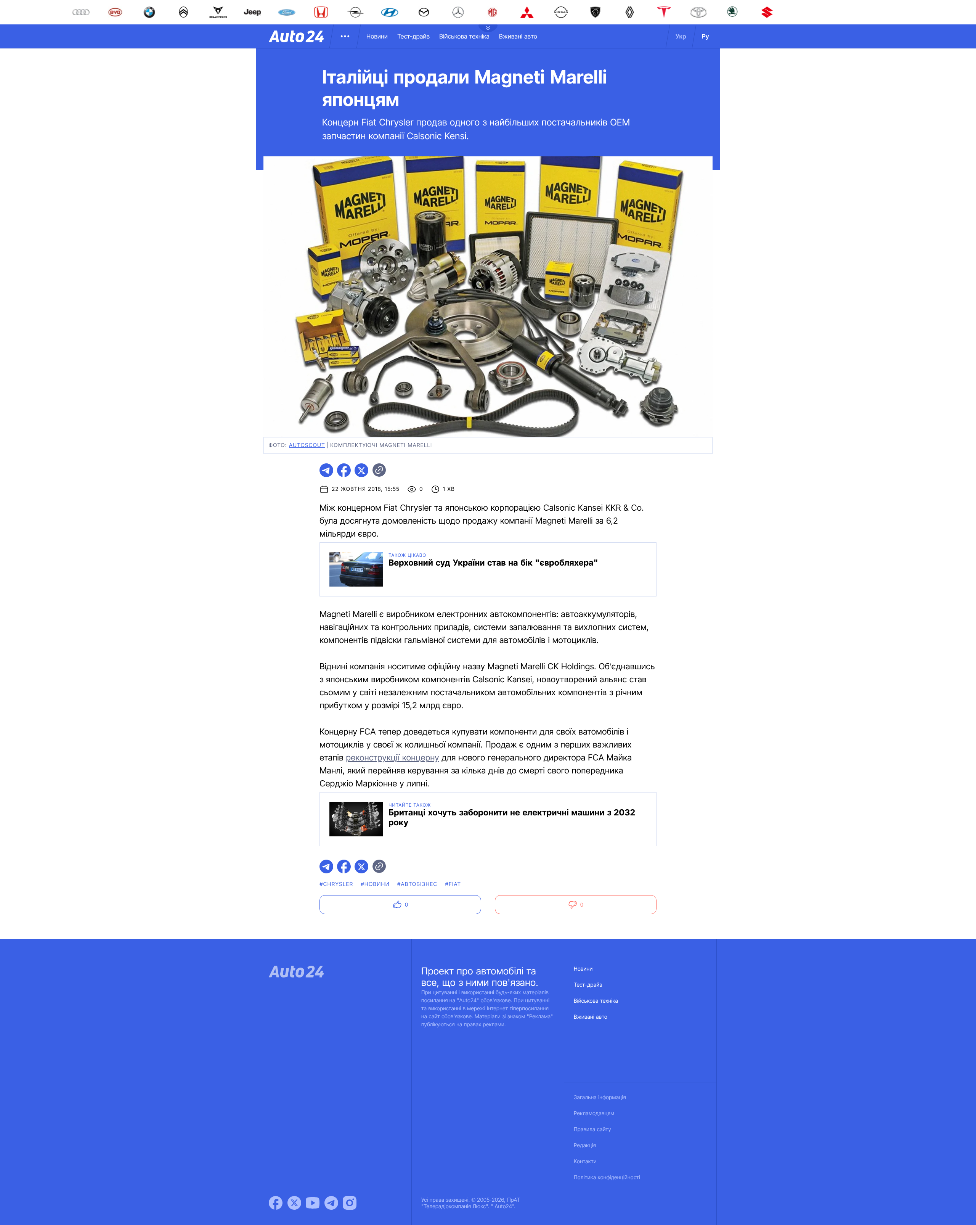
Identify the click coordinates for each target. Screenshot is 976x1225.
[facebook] (344, 470)
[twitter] (361, 470)
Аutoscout (307, 445)
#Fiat (453, 884)
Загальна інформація (600, 1097)
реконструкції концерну (392, 758)
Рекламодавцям (594, 1113)
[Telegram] (331, 1203)
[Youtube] (312, 1203)
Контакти (585, 1161)
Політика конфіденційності (607, 1177)
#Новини (375, 884)
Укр (681, 36)
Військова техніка (464, 36)
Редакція (585, 1145)
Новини (377, 36)
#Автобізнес (417, 884)
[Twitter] (294, 1203)
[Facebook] (276, 1203)
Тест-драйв (413, 36)
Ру (705, 36)
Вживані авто (518, 36)
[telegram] (326, 470)
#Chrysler (336, 884)
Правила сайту (592, 1129)
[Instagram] (349, 1203)
